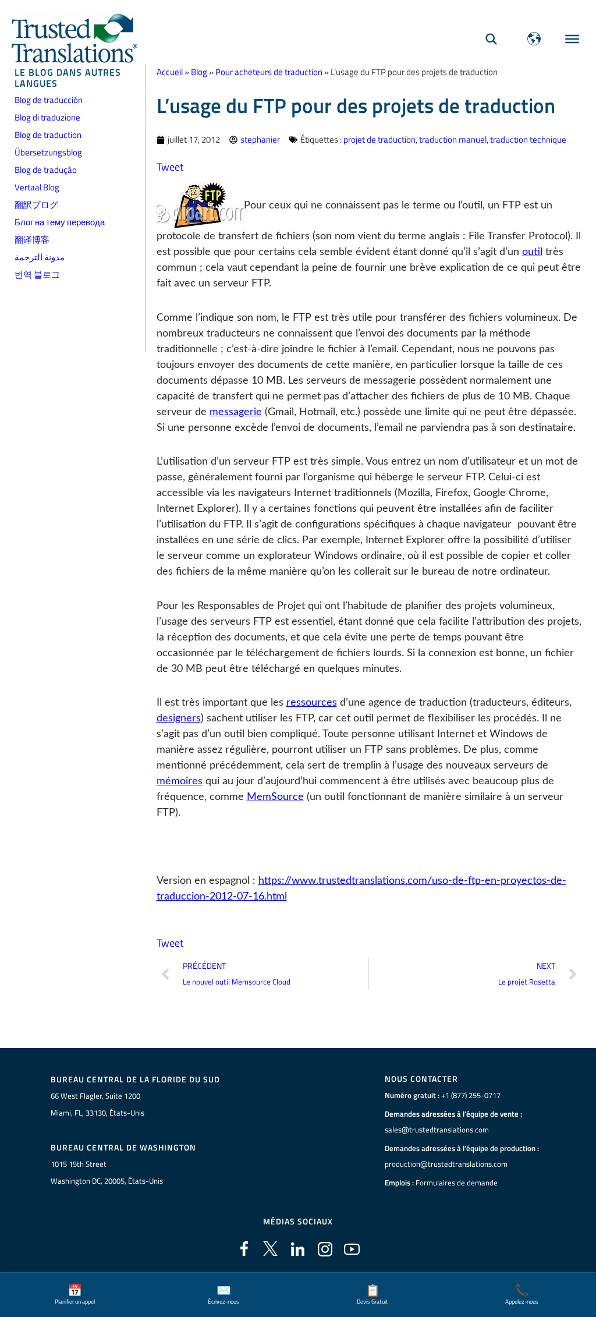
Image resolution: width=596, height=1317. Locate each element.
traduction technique (528, 139)
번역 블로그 (37, 274)
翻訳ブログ (36, 204)
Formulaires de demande (457, 1182)
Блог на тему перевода (60, 222)
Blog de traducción (49, 100)
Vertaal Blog (37, 187)
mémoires (180, 781)
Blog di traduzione (47, 117)
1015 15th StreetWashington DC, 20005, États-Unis (107, 1172)
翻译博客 (32, 239)
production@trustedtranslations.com (446, 1164)
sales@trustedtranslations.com (437, 1129)
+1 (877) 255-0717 (471, 1095)
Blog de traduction (48, 134)
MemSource (275, 797)
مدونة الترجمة (40, 257)
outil (532, 252)
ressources (311, 703)
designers (179, 718)
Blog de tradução (46, 169)
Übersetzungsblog (48, 152)
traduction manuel (453, 139)
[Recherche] (491, 39)
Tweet (170, 167)
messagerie (236, 412)
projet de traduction (379, 139)
